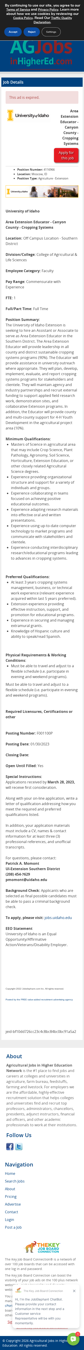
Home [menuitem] (10, 1173)
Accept (13, 32)
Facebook (9, 1146)
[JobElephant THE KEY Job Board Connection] (42, 1243)
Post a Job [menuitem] (13, 1227)
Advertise (13, 1204)
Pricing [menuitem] (11, 1196)
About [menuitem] (10, 1188)
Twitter (18, 1146)
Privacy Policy (48, 9)
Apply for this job (66, 155)
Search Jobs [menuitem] (15, 1181)
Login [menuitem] (9, 1219)
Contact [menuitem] (11, 1211)
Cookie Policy (23, 18)
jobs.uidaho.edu (58, 917)
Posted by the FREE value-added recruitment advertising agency (39, 999)
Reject (31, 32)
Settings (51, 32)
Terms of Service (18, 9)
